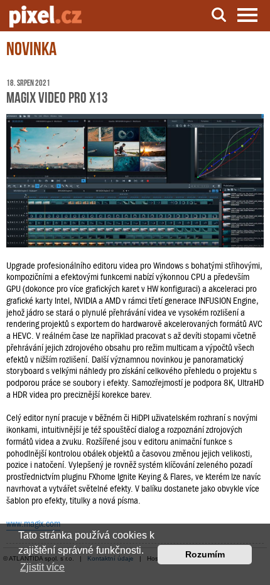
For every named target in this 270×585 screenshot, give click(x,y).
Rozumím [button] (205, 554)
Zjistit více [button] (42, 567)
